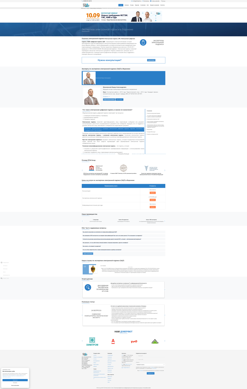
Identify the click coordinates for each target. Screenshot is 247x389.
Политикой (154, 368)
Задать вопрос (151, 60)
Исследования (96, 360)
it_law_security (155, 1)
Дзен (109, 382)
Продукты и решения (97, 357)
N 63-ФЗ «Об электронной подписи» (106, 49)
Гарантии (110, 359)
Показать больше (123, 154)
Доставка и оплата (112, 360)
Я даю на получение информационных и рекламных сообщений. (150, 370)
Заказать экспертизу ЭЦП (152, 134)
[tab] (123, 78)
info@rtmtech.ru (137, 1)
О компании (110, 355)
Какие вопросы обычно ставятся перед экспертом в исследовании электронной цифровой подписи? (155, 126)
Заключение (149, 129)
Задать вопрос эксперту (109, 99)
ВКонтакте (110, 376)
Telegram (109, 378)
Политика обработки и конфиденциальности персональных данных (128, 387)
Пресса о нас (110, 368)
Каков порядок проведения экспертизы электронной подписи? (155, 122)
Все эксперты (119, 99)
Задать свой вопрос (88, 253)
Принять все (15, 380)
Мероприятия (110, 366)
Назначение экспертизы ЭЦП (152, 119)
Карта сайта (96, 364)
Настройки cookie (147, 387)
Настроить (15, 382)
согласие (151, 367)
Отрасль (137, 362)
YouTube (109, 380)
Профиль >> (106, 96)
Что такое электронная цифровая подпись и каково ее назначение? (153, 116)
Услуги (94, 355)
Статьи (94, 359)
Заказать (153, 192)
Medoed (95, 366)
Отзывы (109, 364)
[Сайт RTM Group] (86, 5)
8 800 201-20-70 (87, 1)
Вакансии (110, 370)
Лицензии (110, 357)
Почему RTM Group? (150, 132)
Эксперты (110, 362)
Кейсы (94, 362)
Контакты (146, 1)
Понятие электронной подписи (153, 113)
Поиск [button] (164, 1)
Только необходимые (15, 385)
